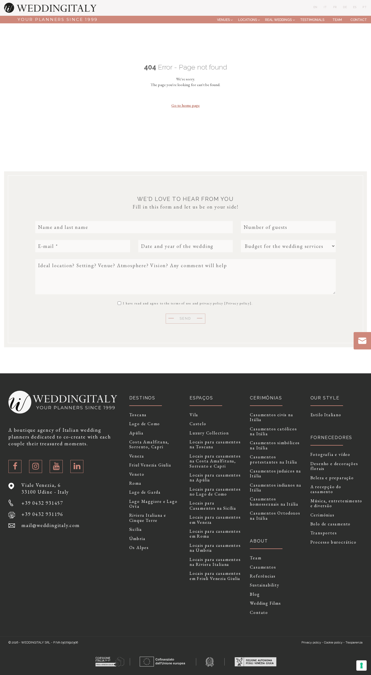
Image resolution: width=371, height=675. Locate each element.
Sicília (135, 529)
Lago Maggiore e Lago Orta (153, 504)
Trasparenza (354, 642)
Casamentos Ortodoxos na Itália (275, 516)
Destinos (142, 397)
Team (337, 20)
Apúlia (136, 433)
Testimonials (312, 20)
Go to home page (185, 105)
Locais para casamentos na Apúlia (215, 478)
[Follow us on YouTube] (56, 466)
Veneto (136, 474)
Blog (255, 594)
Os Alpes (139, 547)
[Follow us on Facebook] (14, 466)
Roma (135, 483)
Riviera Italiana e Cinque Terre (147, 518)
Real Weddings (278, 20)
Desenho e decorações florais (334, 466)
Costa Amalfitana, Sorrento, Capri (149, 445)
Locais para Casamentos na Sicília (213, 506)
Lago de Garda (145, 492)
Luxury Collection (209, 433)
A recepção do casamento (325, 489)
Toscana (138, 414)
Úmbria (137, 538)
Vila (194, 414)
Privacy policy (238, 303)
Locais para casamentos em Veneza (215, 520)
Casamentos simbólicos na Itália (275, 445)
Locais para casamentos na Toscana (215, 445)
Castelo (198, 423)
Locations (247, 20)
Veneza (136, 456)
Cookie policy (333, 642)
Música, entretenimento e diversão (336, 504)
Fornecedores (331, 437)
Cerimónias (322, 515)
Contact (358, 20)
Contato (259, 612)
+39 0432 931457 (42, 503)
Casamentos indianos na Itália (275, 488)
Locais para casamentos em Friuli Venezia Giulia (215, 576)
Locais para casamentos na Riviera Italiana (215, 562)
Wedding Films (265, 603)
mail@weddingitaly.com (50, 525)
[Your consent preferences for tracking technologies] (361, 665)
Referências (263, 576)
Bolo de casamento (330, 524)
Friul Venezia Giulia (150, 465)
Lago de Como (144, 423)
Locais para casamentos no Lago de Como (215, 492)
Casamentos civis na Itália (271, 417)
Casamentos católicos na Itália (273, 432)
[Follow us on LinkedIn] (76, 466)
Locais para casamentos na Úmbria (215, 548)
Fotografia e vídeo (330, 454)
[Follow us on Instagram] (35, 466)
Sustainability (264, 585)
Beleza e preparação (332, 477)
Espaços (201, 397)
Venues (223, 20)
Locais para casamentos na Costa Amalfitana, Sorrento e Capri (215, 461)
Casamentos (263, 567)
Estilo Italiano (325, 414)
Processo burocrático (333, 542)
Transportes (323, 533)
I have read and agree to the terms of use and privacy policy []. (187, 303)
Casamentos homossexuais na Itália (274, 502)
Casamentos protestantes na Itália (273, 460)
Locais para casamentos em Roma (215, 534)
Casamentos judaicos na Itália (275, 474)
